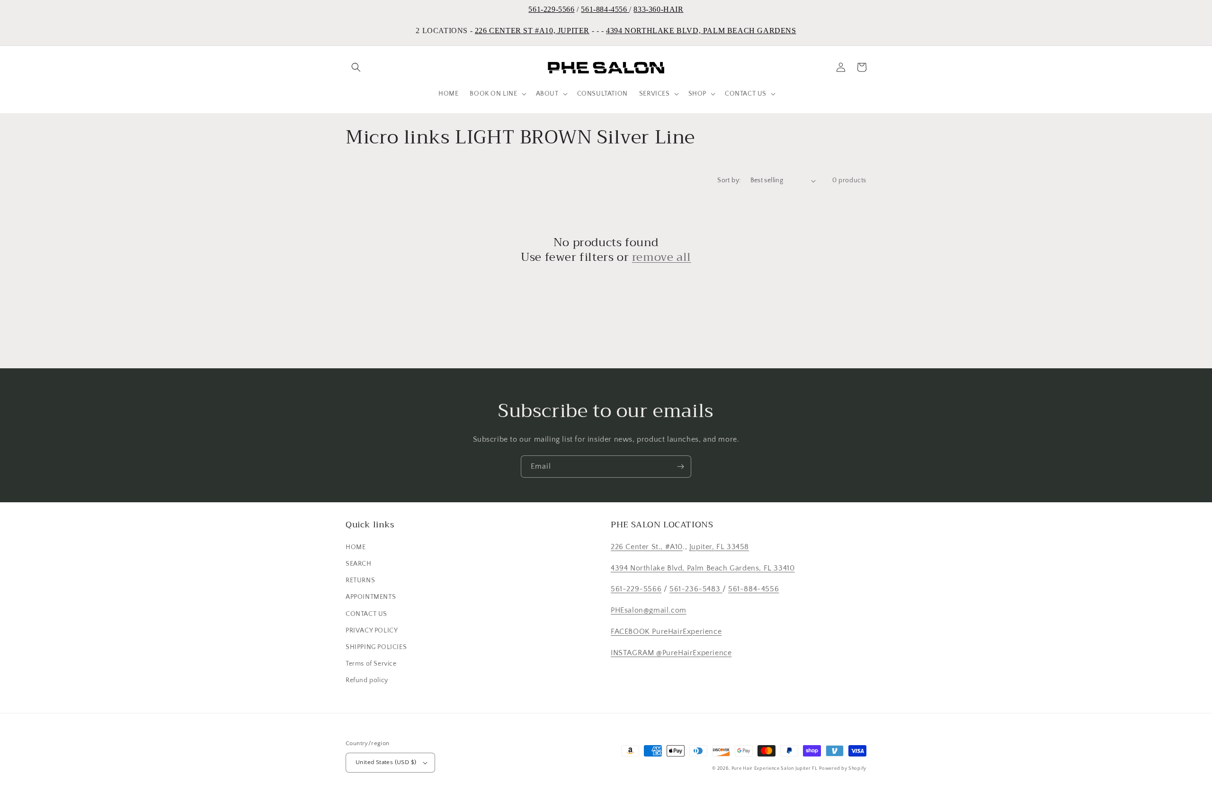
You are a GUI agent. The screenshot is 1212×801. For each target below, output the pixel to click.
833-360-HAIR (658, 9)
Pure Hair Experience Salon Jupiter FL (774, 768)
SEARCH (359, 564)
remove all (661, 257)
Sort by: (728, 180)
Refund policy (367, 680)
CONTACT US (366, 614)
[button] (356, 67)
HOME (355, 547)
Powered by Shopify (842, 768)
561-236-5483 (695, 589)
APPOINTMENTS (371, 597)
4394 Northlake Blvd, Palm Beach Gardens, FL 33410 (702, 568)
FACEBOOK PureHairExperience (666, 631)
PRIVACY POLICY (372, 630)
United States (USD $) (386, 762)
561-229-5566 (551, 9)
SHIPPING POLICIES (376, 647)
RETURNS (360, 580)
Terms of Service (371, 664)
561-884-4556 (605, 9)
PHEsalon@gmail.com (648, 610)
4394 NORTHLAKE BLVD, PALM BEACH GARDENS (701, 31)
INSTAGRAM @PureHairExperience (671, 653)
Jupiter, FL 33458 (719, 547)
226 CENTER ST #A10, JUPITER (532, 31)
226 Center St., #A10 (647, 547)
